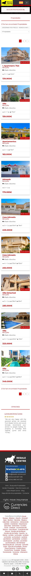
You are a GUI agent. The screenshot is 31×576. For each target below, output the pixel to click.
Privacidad (7, 565)
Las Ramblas (16, 539)
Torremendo (7, 552)
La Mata (10, 535)
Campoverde (24, 522)
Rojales (23, 550)
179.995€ (7, 192)
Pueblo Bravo (20, 548)
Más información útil (22, 488)
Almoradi (25, 518)
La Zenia (24, 537)
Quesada (17, 550)
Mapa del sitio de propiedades (11, 493)
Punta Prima (8, 550)
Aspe (5, 520)
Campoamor (14, 522)
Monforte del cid (8, 544)
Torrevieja (15, 552)
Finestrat (12, 527)
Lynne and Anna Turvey (13, 414)
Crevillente (14, 524)
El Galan (23, 525)
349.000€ (7, 381)
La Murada (18, 535)
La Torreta (7, 537)
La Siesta (25, 535)
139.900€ (7, 78)
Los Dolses (23, 540)
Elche (6, 527)
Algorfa (18, 518)
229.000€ (7, 230)
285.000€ (7, 306)
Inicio (7, 485)
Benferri (10, 520)
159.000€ (7, 116)
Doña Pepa (15, 525)
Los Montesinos (10, 542)
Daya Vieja (7, 525)
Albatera (11, 518)
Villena (15, 554)
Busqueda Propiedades (17, 485)
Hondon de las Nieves (18, 531)
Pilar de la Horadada (14, 546)
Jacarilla (21, 533)
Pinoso (25, 546)
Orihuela (18, 544)
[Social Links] (27, 573)
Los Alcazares (7, 540)
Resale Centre (6, 560)
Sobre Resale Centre (13, 490)
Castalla (6, 524)
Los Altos (16, 540)
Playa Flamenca (10, 548)
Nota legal (15, 565)
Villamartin (23, 552)
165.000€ (7, 154)
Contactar (26, 493)
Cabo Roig (6, 522)
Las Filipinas (7, 539)
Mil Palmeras (21, 542)
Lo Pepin (24, 539)
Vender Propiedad (8, 488)
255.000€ (7, 268)
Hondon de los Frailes (11, 533)
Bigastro (24, 520)
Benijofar (17, 520)
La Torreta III (16, 537)
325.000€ (7, 343)
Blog (22, 490)
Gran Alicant (13, 529)
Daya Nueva (23, 524)
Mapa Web (23, 565)
